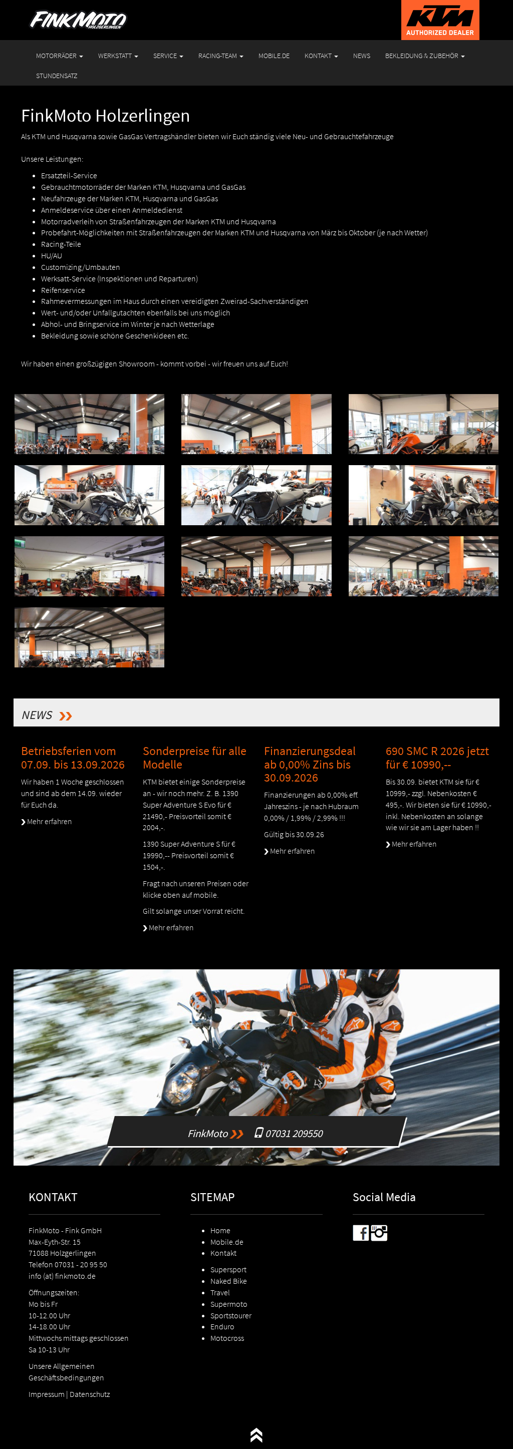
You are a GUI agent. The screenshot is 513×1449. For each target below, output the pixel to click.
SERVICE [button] (165, 55)
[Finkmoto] (78, 12)
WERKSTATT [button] (115, 55)
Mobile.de (226, 1242)
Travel (220, 1292)
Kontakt (223, 1253)
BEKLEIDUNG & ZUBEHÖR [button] (422, 55)
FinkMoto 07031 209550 (256, 1131)
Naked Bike (228, 1281)
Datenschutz (90, 1394)
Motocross (227, 1338)
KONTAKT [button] (319, 55)
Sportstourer (230, 1315)
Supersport (228, 1269)
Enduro (222, 1326)
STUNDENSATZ (57, 75)
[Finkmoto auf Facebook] (361, 1232)
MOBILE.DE (274, 55)
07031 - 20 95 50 (81, 1264)
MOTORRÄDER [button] (57, 55)
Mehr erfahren (49, 821)
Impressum (47, 1394)
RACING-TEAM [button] (218, 55)
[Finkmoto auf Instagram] (379, 1232)
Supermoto (228, 1304)
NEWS (361, 55)
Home (220, 1230)
